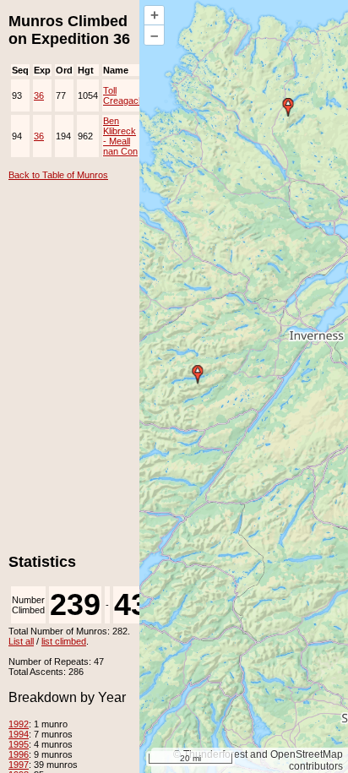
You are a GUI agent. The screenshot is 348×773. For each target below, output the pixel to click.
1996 (18, 754)
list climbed (63, 641)
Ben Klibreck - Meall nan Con (120, 136)
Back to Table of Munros (58, 175)
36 (39, 95)
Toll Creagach (123, 95)
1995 (18, 744)
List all (21, 641)
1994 (18, 734)
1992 (18, 724)
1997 (18, 764)
